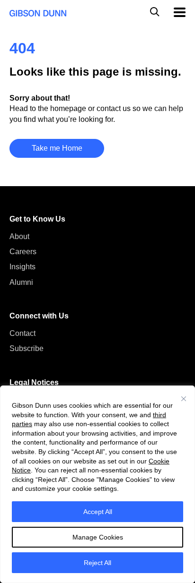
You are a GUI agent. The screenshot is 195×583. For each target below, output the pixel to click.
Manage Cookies (97, 537)
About (19, 236)
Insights (22, 267)
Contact (22, 333)
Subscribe (26, 348)
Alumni (21, 282)
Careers (22, 252)
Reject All (97, 562)
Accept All (97, 511)
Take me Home (57, 148)
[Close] (183, 398)
